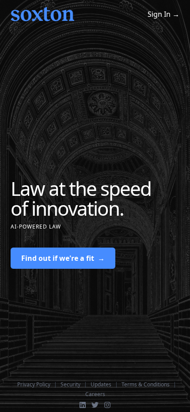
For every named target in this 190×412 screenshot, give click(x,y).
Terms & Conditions (146, 384)
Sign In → (163, 14)
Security (70, 384)
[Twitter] (95, 404)
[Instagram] (107, 404)
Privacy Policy (33, 384)
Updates (101, 384)
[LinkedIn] (82, 404)
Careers (95, 394)
